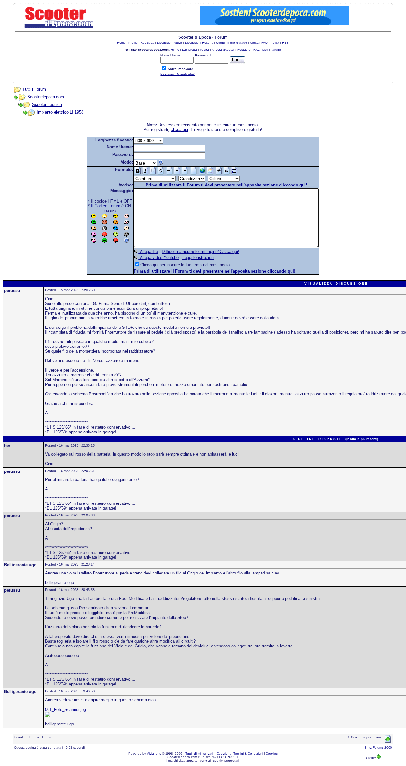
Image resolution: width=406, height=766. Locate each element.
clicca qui (179, 129)
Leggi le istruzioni (198, 257)
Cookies (272, 753)
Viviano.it (153, 753)
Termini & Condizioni (248, 753)
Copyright (224, 753)
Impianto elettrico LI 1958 (60, 112)
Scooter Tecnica (47, 104)
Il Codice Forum (105, 206)
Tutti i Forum (34, 89)
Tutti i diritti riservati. (199, 753)
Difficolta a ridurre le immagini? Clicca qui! (200, 251)
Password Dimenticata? (177, 74)
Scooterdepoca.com (45, 96)
